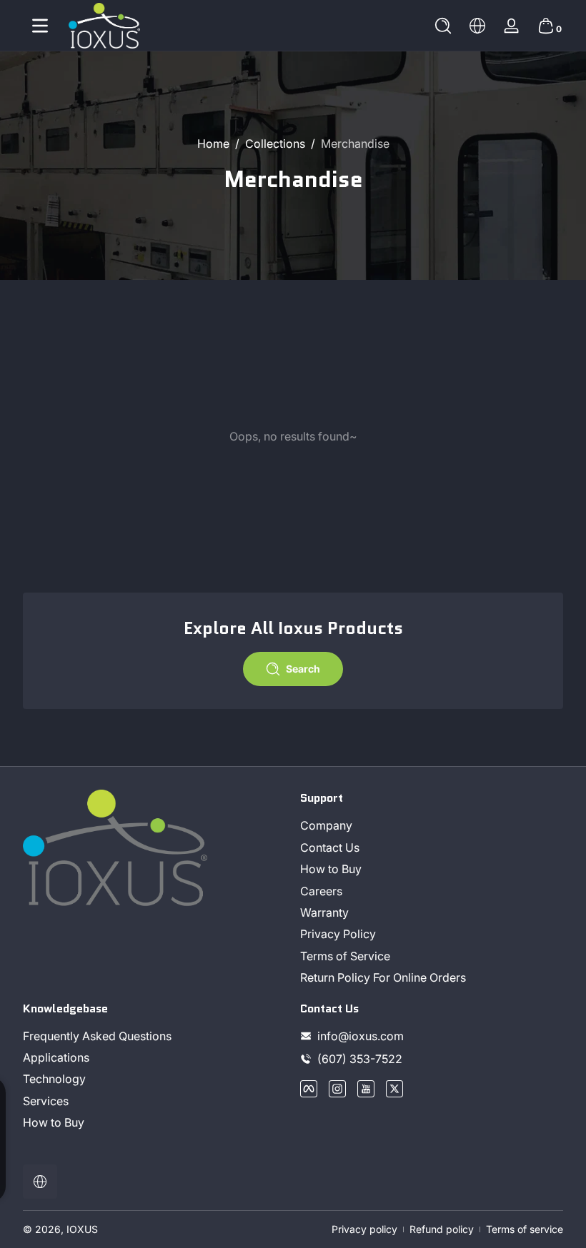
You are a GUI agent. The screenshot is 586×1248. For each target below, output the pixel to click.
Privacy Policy (338, 934)
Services (46, 1101)
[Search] (443, 25)
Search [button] (303, 669)
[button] (443, 26)
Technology (54, 1079)
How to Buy (331, 869)
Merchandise (355, 143)
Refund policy (441, 1229)
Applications (56, 1057)
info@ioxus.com (360, 1036)
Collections (275, 143)
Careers (321, 891)
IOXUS (82, 1229)
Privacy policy (364, 1229)
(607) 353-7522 (361, 1059)
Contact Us (329, 847)
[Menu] (40, 26)
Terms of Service (345, 956)
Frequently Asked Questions (97, 1036)
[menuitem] (431, 825)
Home (213, 143)
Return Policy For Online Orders (383, 977)
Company (326, 825)
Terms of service (524, 1229)
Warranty (324, 912)
